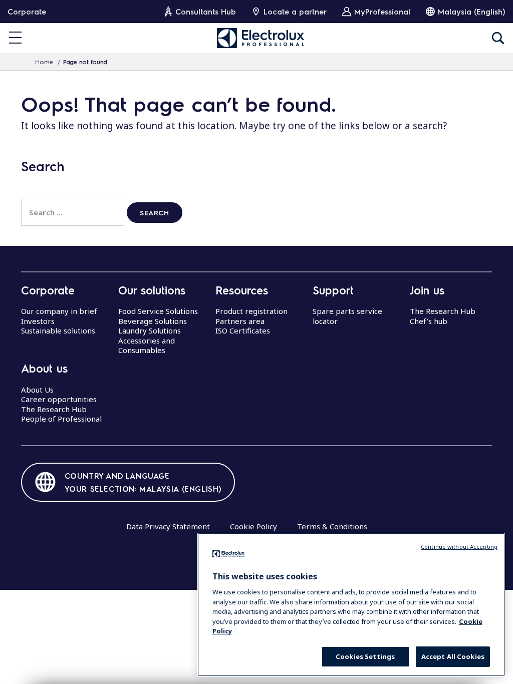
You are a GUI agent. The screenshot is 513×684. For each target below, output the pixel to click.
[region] (351, 604)
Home (44, 62)
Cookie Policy (253, 526)
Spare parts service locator (347, 316)
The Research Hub (54, 409)
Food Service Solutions (158, 311)
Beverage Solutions (152, 321)
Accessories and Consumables (146, 345)
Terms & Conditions (332, 526)
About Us (37, 390)
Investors (38, 321)
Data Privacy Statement (168, 526)
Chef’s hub (428, 321)
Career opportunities (59, 399)
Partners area (240, 321)
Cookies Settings (365, 656)
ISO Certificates (242, 330)
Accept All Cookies (452, 656)
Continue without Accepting (459, 546)
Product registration (251, 311)
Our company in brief (59, 311)
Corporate (27, 12)
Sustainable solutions (58, 330)
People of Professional (61, 419)
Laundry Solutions (149, 330)
